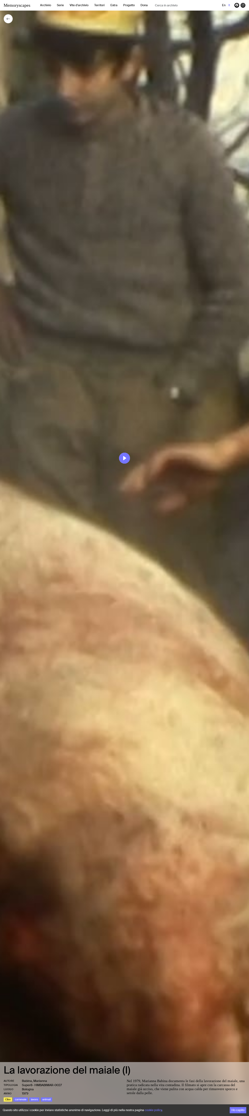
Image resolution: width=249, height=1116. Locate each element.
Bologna (28, 1089)
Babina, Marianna (34, 1081)
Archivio (45, 5)
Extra (113, 5)
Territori (99, 5)
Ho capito (238, 1110)
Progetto (129, 5)
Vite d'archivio (79, 5)
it (229, 5)
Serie (60, 5)
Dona (144, 5)
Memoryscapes (17, 5)
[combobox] (184, 5)
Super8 (27, 1085)
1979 (25, 1093)
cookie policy (153, 1110)
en (223, 5)
